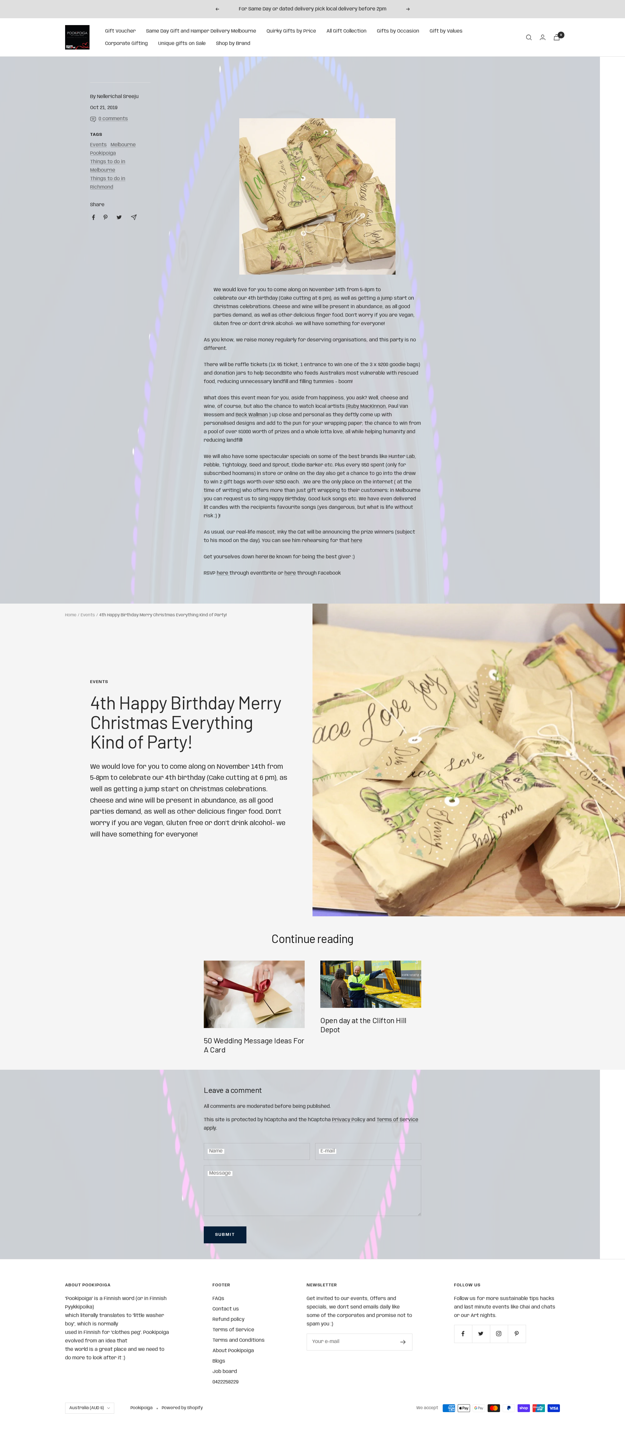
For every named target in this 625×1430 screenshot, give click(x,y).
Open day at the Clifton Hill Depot (363, 1024)
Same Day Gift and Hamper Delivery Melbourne (201, 31)
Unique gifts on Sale (182, 43)
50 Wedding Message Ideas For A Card (254, 1045)
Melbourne (123, 145)
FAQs (218, 1298)
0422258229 (226, 1382)
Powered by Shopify (182, 1408)
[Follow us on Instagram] (499, 1334)
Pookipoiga (103, 153)
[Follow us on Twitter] (481, 1334)
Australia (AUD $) (86, 1408)
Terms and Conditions (239, 1340)
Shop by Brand (233, 43)
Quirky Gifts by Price (291, 31)
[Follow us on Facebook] (463, 1334)
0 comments (113, 119)
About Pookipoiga (233, 1350)
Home (70, 615)
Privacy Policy (348, 1120)
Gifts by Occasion (398, 31)
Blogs (219, 1361)
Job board (225, 1371)
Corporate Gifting (126, 43)
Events (98, 145)
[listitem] (93, 217)
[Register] (403, 1342)
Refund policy (228, 1319)
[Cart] (556, 37)
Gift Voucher (120, 31)
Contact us (226, 1309)
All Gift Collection (346, 31)
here (223, 573)
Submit (225, 1235)
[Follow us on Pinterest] (517, 1334)
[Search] (529, 37)
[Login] (543, 37)
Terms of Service (397, 1120)
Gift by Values (446, 31)
